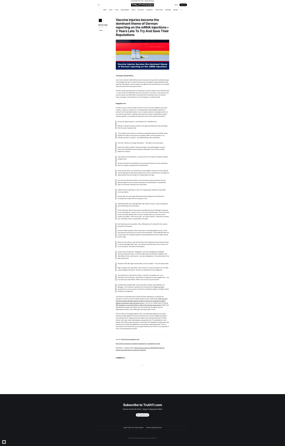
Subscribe (183, 4)
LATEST (111, 9)
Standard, (131, 301)
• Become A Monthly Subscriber (154, 427)
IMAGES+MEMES (125, 9)
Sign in (176, 4)
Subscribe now (144, 415)
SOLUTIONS (141, 9)
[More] (181, 10)
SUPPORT (175, 9)
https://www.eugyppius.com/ (130, 339)
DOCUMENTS (149, 9)
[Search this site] (99, 5)
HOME (104, 9)
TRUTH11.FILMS (159, 9)
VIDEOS (133, 9)
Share (101, 30)
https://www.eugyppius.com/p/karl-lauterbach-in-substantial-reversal (138, 343)
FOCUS (116, 9)
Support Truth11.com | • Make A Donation (133, 427)
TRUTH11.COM (102, 25)
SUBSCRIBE (168, 9)
